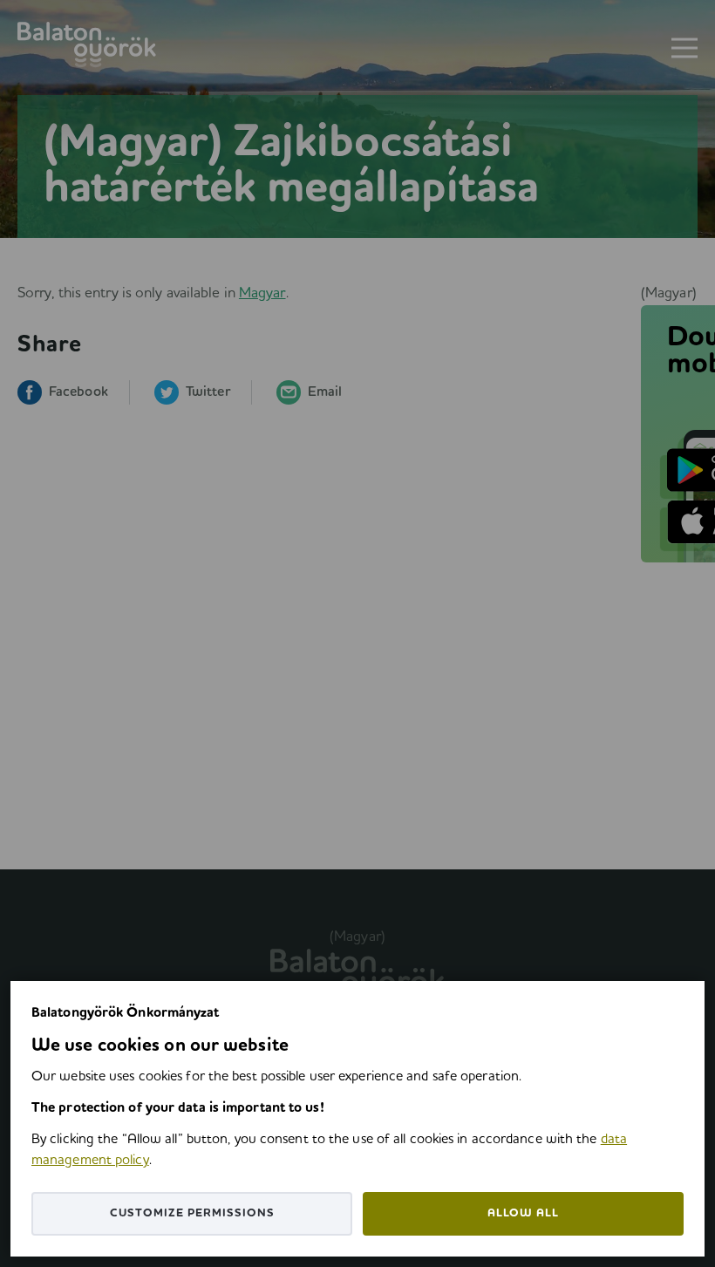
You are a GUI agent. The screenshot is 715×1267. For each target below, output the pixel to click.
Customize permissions (192, 1213)
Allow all (523, 1213)
